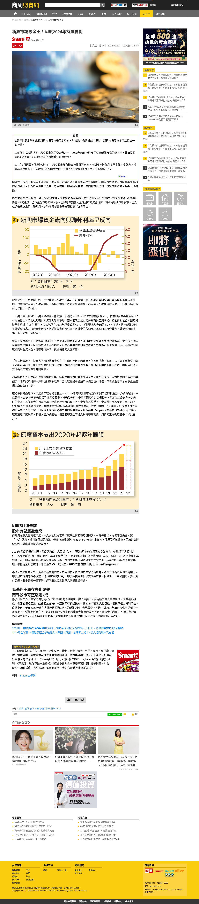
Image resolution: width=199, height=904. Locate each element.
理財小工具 (62, 870)
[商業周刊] (149, 870)
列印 (137, 714)
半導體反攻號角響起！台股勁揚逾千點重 (100, 839)
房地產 (15, 876)
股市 (32, 708)
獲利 (27, 708)
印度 (37, 708)
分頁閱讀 (79, 699)
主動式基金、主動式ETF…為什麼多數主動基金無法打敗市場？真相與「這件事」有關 (165, 136)
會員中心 (78, 870)
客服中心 (92, 870)
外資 (21, 708)
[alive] (179, 870)
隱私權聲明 (95, 901)
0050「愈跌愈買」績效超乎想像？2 (97, 826)
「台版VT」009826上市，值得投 (30, 839)
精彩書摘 (16, 882)
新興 (53, 708)
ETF (28, 870)
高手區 (165, 219)
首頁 (18, 13)
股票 (28, 873)
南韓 (48, 708)
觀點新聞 (16, 870)
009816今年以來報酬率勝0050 (29, 822)
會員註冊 (175, 5)
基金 (28, 876)
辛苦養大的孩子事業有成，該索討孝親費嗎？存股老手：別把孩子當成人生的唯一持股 (165, 87)
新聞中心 (118, 901)
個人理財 (16, 879)
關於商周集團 (70, 901)
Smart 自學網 (28, 675)
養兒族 (180, 203)
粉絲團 (153, 5)
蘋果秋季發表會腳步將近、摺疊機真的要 (34, 830)
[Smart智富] (159, 871)
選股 (45, 870)
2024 (58, 708)
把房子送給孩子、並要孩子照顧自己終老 (34, 835)
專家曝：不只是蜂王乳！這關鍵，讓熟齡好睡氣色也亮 (31, 759)
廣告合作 (83, 901)
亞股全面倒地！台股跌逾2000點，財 (98, 835)
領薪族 (149, 203)
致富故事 (16, 873)
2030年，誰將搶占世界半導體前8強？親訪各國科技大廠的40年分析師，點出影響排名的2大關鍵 (67, 628)
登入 (182, 5)
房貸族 (165, 203)
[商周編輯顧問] (169, 875)
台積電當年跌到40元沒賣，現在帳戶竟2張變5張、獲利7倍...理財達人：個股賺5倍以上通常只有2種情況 (118, 762)
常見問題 (78, 873)
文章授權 (107, 901)
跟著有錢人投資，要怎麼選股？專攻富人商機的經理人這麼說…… (74, 759)
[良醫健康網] (169, 870)
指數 (42, 708)
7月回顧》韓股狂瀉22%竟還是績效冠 (98, 830)
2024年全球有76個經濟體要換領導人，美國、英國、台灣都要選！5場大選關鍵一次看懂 (63, 632)
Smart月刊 (36, 40)
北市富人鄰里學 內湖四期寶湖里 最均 (98, 822)
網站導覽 (129, 901)
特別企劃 (30, 879)
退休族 (149, 219)
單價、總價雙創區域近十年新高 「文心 (33, 826)
